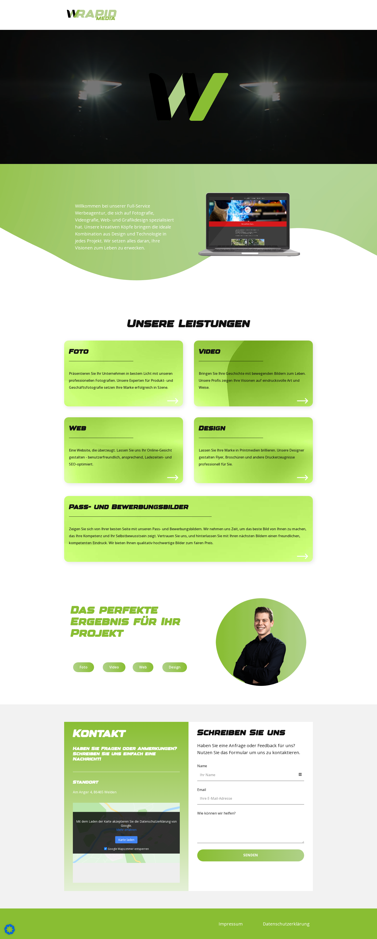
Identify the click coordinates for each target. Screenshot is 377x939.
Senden (250, 855)
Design (212, 428)
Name (202, 765)
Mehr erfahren (126, 830)
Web (77, 428)
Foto (79, 352)
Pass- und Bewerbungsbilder (128, 507)
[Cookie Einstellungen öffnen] (9, 933)
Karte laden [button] (126, 840)
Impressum (231, 924)
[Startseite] (91, 15)
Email (201, 789)
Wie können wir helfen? (216, 813)
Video (209, 352)
